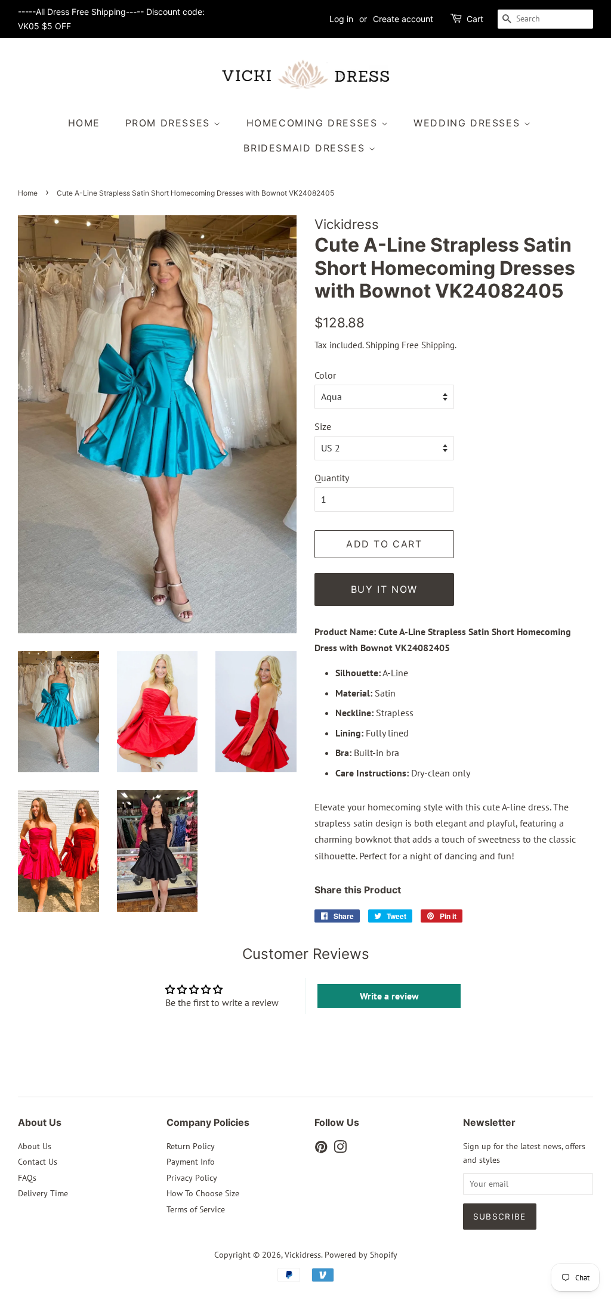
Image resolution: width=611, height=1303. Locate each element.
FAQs (27, 1177)
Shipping (382, 345)
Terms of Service (195, 1209)
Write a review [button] (389, 996)
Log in (341, 19)
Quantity (331, 478)
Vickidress (303, 1254)
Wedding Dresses (468, 123)
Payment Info (190, 1161)
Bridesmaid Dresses (305, 148)
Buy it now (384, 589)
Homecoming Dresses (313, 123)
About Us (34, 1146)
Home (84, 123)
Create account (403, 19)
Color (325, 375)
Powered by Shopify (361, 1254)
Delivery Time (43, 1193)
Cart (475, 19)
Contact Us (37, 1161)
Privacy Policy (191, 1177)
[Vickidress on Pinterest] (321, 1149)
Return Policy (190, 1146)
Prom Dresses (169, 123)
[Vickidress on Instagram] (340, 1149)
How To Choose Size (202, 1193)
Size (322, 426)
